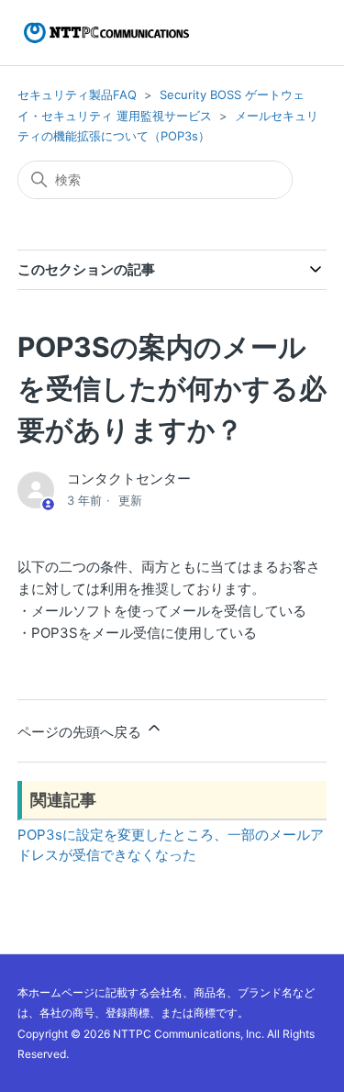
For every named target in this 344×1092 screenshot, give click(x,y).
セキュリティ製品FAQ (77, 94)
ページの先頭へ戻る (81, 732)
